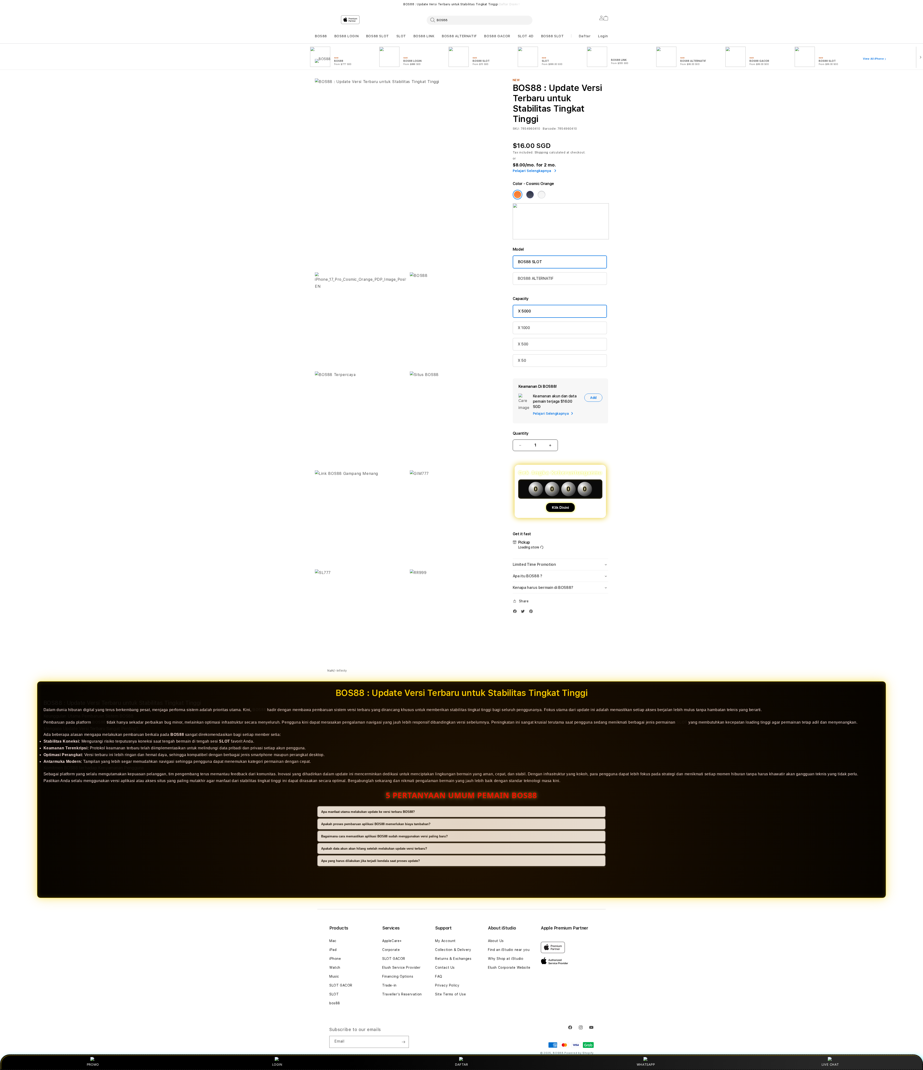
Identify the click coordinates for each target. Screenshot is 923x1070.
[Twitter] (524, 612)
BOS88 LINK (424, 36)
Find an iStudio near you (509, 950)
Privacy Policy (447, 985)
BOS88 (321, 36)
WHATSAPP (646, 1064)
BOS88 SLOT (377, 36)
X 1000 (524, 327)
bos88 (334, 1003)
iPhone (335, 959)
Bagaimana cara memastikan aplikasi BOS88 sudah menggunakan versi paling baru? (384, 836)
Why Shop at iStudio (505, 959)
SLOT (401, 36)
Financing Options (397, 976)
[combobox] (479, 20)
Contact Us (445, 967)
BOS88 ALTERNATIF (459, 36)
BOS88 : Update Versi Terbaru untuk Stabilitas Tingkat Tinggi (461, 4)
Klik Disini (560, 507)
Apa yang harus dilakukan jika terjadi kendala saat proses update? (370, 861)
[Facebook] (516, 612)
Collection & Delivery (453, 950)
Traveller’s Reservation (402, 994)
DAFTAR (461, 1064)
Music (334, 976)
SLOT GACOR (340, 985)
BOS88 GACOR (497, 36)
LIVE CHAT (830, 1064)
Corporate (391, 950)
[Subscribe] (403, 1042)
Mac (333, 941)
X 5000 (524, 311)
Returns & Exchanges (453, 959)
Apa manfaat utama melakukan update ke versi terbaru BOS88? (368, 812)
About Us (496, 941)
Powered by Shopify (579, 1053)
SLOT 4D (526, 36)
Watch (334, 967)
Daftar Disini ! (509, 4)
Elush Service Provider (401, 967)
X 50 (522, 360)
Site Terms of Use (450, 994)
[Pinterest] (532, 612)
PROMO (93, 1064)
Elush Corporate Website (509, 967)
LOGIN (277, 1064)
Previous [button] (317, 4)
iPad (333, 950)
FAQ (438, 976)
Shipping (542, 152)
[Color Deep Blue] (530, 194)
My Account (445, 941)
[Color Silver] (541, 194)
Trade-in (389, 985)
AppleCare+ (392, 941)
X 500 (523, 344)
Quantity (521, 433)
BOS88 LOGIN (346, 36)
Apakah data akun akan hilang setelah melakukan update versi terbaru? (374, 848)
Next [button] (605, 4)
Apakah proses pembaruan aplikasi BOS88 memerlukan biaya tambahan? (375, 824)
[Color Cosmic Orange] (517, 194)
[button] (321, 36)
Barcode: (549, 128)
